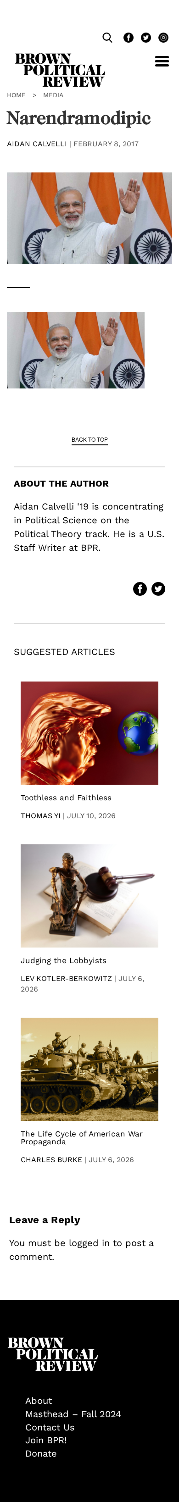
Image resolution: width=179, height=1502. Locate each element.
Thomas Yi (41, 815)
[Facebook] (127, 38)
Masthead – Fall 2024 (73, 1413)
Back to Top (90, 439)
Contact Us (50, 1427)
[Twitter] (145, 38)
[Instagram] (161, 38)
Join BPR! (46, 1440)
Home (16, 95)
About (38, 1400)
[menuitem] (98, 1401)
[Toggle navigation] (155, 66)
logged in (89, 1242)
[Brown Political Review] (60, 57)
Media (53, 95)
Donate (41, 1453)
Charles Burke (51, 1159)
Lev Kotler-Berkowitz (66, 978)
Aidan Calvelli (37, 143)
